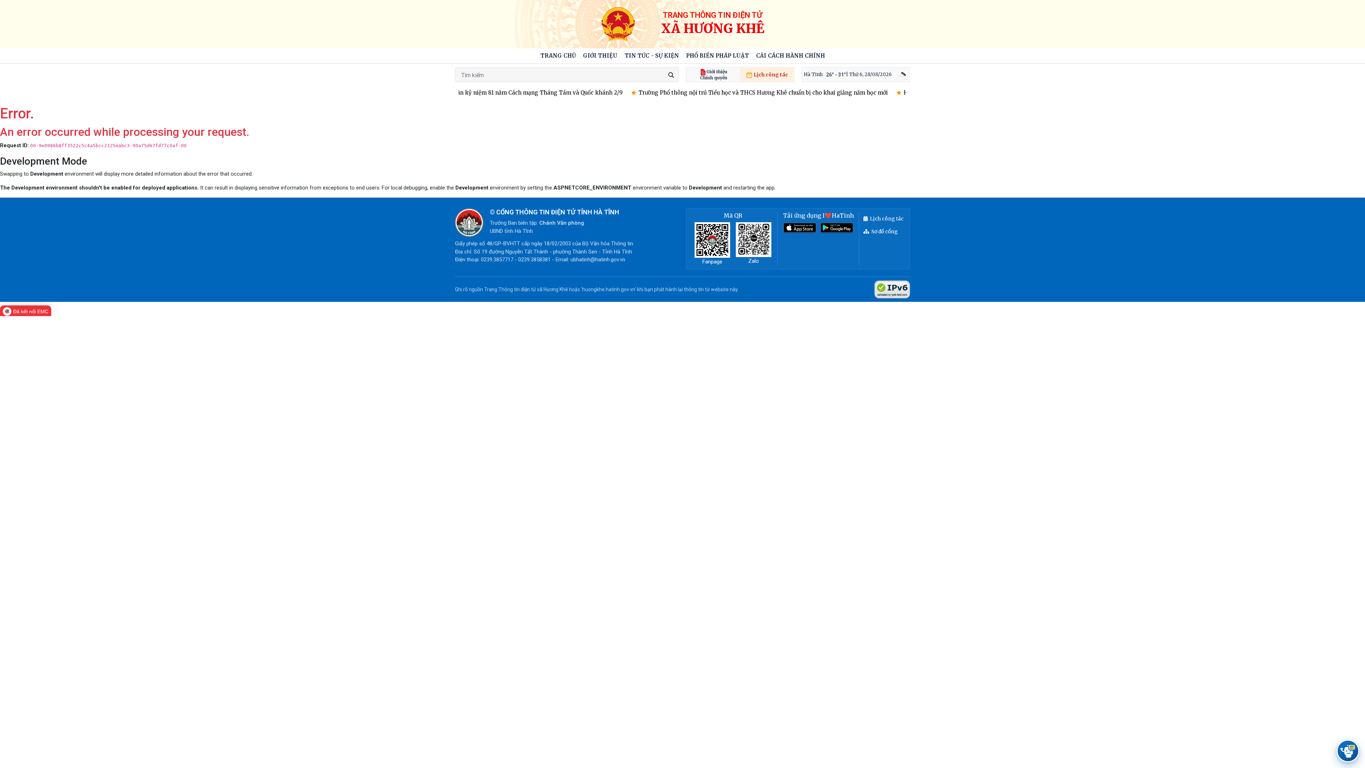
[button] (600, 56)
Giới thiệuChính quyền (713, 74)
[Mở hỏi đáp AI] (1348, 751)
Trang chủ (558, 55)
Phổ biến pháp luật (717, 55)
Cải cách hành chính (790, 55)
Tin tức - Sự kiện (652, 55)
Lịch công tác (770, 74)
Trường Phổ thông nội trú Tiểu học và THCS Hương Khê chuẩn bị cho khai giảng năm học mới (744, 92)
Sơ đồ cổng (884, 231)
